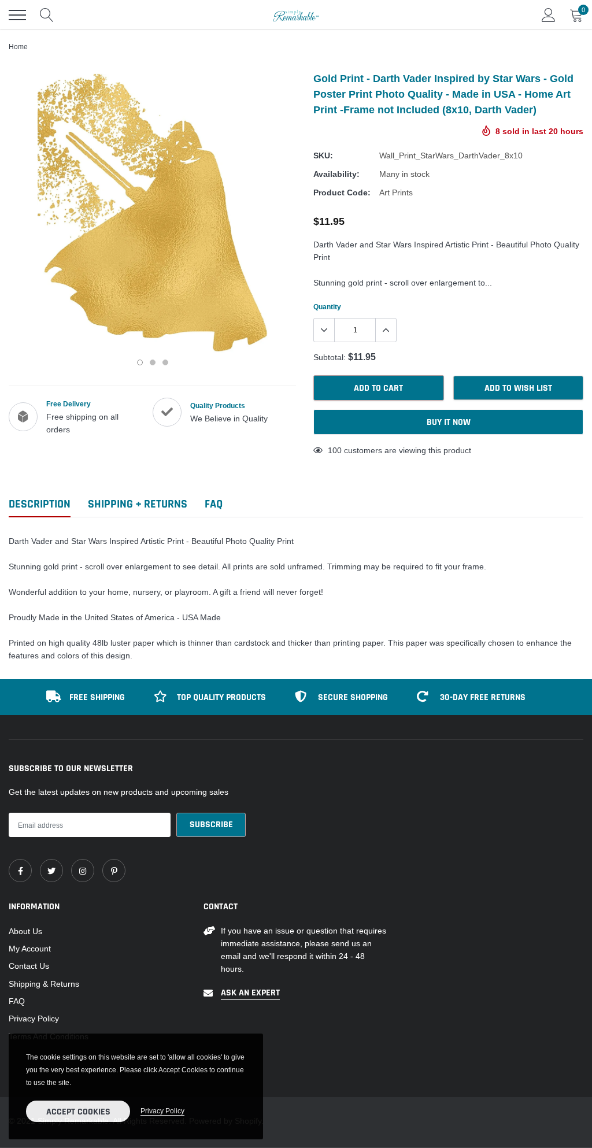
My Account (30, 948)
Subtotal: (329, 357)
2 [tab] (153, 362)
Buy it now (449, 422)
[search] (47, 15)
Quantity (327, 306)
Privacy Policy (34, 1018)
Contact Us (29, 966)
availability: (336, 174)
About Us (25, 931)
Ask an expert (250, 993)
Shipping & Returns (44, 983)
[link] (20, 870)
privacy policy (162, 1110)
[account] (549, 15)
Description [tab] (40, 504)
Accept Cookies (78, 1112)
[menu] (17, 15)
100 (335, 450)
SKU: (323, 155)
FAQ (17, 1001)
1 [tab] (140, 362)
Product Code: (342, 192)
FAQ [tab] (214, 504)
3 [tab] (165, 362)
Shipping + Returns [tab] (137, 504)
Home (18, 46)
